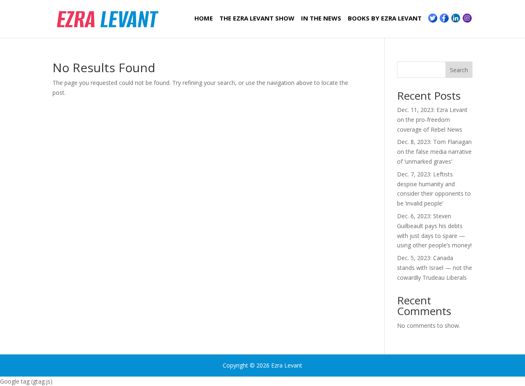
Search (459, 70)
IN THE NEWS (321, 18)
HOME (203, 18)
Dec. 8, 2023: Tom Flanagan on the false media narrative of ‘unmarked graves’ (434, 151)
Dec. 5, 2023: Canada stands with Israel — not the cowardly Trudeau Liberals (434, 267)
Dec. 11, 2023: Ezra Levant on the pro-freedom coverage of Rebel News (432, 119)
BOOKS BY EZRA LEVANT (385, 18)
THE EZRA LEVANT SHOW (256, 18)
